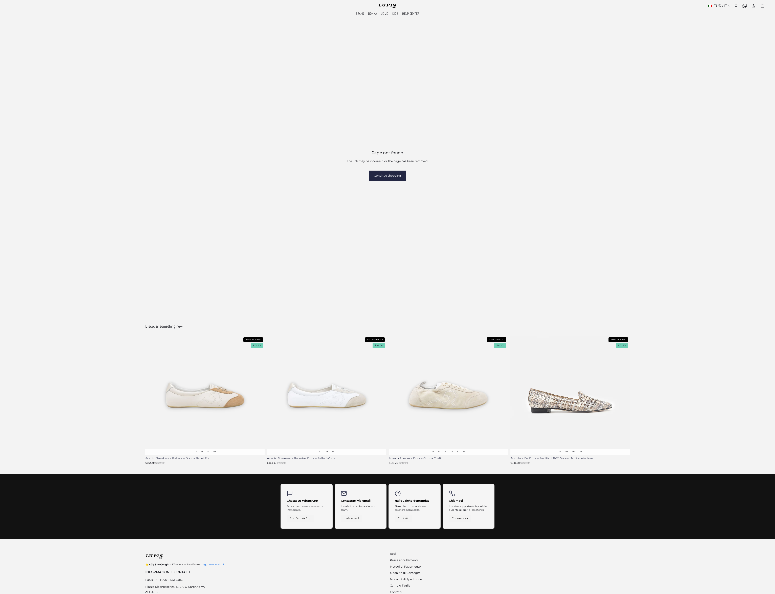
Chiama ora (460, 518)
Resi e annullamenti (404, 560)
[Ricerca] (736, 5)
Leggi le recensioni (212, 564)
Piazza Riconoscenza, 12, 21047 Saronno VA (175, 587)
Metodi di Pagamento (405, 566)
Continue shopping (387, 175)
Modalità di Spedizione (406, 579)
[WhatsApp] (744, 5)
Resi (393, 553)
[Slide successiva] (258, 395)
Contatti (403, 518)
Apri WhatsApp (300, 518)
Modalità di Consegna (405, 573)
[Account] (753, 5)
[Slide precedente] (151, 395)
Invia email (351, 518)
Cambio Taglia (400, 585)
